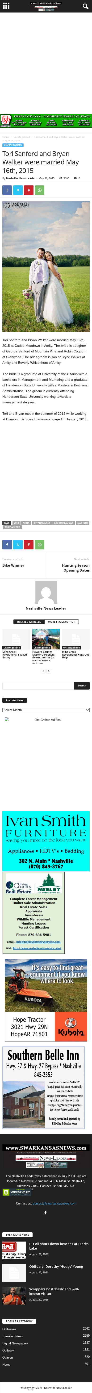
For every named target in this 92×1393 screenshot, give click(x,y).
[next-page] (48, 671)
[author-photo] (46, 592)
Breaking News (12, 1336)
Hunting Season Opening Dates (76, 568)
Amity (26, 522)
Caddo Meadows (63, 522)
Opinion (7, 1357)
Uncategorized (21, 136)
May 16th (82, 522)
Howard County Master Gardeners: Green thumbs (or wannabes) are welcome (43, 657)
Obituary (8, 1350)
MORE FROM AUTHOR (61, 621)
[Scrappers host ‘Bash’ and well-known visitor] (14, 1296)
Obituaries (9, 1329)
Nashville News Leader (21, 178)
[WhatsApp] (39, 190)
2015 (16, 522)
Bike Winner (13, 565)
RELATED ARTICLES (29, 621)
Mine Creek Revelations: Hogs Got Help (75, 654)
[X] (18, 190)
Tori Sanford (12, 527)
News (6, 1364)
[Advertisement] (46, 61)
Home (5, 136)
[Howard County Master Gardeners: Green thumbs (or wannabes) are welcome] (46, 639)
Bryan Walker (41, 522)
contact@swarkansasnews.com (54, 1203)
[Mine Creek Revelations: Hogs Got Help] (76, 639)
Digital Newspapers (15, 1343)
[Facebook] (7, 190)
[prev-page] (43, 671)
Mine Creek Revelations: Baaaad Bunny (14, 654)
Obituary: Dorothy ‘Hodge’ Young (56, 1266)
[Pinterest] (28, 190)
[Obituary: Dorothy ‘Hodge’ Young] (14, 1273)
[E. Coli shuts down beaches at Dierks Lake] (14, 1250)
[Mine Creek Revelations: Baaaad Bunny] (16, 639)
